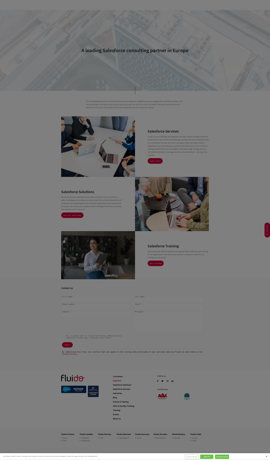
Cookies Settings (191, 457)
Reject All (207, 457)
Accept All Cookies (222, 457)
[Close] (266, 456)
